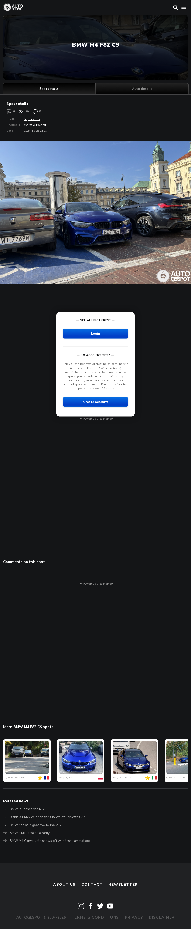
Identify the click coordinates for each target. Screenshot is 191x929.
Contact (92, 884)
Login (95, 333)
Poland (41, 125)
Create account (95, 402)
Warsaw (29, 125)
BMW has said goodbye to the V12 (36, 825)
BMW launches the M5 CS (29, 809)
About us (64, 884)
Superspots (32, 119)
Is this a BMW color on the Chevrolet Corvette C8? (47, 817)
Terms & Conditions (95, 917)
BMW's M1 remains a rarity (30, 833)
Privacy (134, 917)
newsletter (123, 884)
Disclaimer (162, 917)
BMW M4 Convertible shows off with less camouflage (50, 840)
